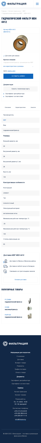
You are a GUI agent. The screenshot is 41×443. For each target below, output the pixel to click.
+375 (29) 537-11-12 (20, 415)
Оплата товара (21, 372)
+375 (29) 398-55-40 (20, 413)
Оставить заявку (18, 76)
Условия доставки (20, 279)
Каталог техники (20, 395)
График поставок (20, 369)
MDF (4, 120)
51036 (7, 307)
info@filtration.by (20, 419)
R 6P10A (8, 315)
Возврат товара (20, 363)
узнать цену (11, 71)
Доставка (20, 359)
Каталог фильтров (20, 391)
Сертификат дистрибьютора (14, 93)
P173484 (8, 299)
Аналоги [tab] (33, 107)
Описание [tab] (8, 107)
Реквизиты (20, 366)
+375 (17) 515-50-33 (20, 411)
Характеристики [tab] (20, 107)
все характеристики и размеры (13, 66)
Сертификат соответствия (14, 96)
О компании (20, 356)
